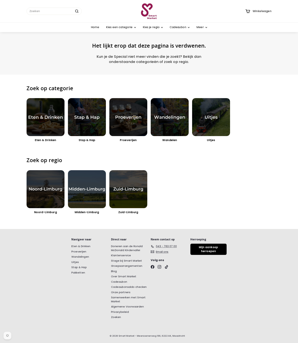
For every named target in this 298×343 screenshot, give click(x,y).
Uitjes (75, 262)
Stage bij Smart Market (126, 260)
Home (95, 27)
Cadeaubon (178, 27)
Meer (200, 27)
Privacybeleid (120, 312)
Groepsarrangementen (126, 266)
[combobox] (54, 11)
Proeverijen (78, 251)
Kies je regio (151, 27)
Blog (114, 271)
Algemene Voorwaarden (127, 306)
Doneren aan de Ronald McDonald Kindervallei (127, 248)
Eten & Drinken (81, 246)
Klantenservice (121, 255)
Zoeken (116, 317)
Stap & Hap (79, 267)
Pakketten (78, 272)
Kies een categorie (119, 27)
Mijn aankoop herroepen (208, 249)
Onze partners (120, 292)
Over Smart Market (123, 276)
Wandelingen (80, 257)
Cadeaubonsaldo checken (129, 287)
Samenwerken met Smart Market (128, 299)
